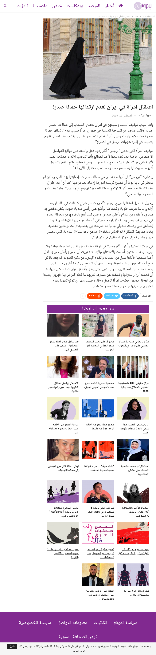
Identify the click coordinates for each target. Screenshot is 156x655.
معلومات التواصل (72, 623)
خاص (57, 6)
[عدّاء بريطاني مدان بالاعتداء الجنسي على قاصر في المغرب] (133, 325)
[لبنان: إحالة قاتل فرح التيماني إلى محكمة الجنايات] (63, 450)
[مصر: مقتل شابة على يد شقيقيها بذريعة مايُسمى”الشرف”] (133, 574)
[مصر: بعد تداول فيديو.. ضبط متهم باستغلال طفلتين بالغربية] (63, 533)
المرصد (94, 6)
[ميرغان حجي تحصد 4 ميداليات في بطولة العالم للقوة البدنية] (98, 491)
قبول (12, 646)
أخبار (109, 6)
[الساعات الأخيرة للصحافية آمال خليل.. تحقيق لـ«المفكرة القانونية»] (133, 491)
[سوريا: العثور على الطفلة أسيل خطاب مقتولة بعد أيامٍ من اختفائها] (63, 408)
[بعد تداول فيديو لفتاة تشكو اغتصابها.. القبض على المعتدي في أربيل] (63, 325)
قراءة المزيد (79, 651)
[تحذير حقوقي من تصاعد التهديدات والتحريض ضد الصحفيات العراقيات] (98, 533)
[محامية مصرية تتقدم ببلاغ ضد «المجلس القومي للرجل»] (98, 367)
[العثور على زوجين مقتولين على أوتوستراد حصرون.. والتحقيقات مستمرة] (98, 574)
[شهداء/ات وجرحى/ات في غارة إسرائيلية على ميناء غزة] (133, 533)
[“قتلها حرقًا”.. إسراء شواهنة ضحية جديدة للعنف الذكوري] (98, 450)
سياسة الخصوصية (35, 623)
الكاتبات (100, 623)
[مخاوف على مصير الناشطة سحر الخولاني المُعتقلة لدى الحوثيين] (98, 325)
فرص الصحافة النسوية (78, 637)
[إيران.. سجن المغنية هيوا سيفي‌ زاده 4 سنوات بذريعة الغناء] (133, 408)
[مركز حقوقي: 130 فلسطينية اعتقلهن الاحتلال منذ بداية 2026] (133, 367)
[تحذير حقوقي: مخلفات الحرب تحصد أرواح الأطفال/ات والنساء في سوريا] (63, 491)
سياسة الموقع (125, 623)
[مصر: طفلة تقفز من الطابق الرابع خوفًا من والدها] (98, 408)
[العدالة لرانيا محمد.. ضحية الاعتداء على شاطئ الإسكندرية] (133, 450)
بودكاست (74, 6)
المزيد (22, 6)
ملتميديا (40, 6)
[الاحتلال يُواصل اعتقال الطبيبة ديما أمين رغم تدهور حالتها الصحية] (63, 367)
